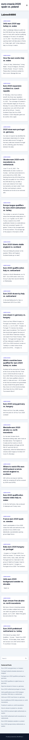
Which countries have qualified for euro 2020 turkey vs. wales (13, 363)
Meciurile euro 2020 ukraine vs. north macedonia (11, 430)
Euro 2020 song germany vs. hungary (12, 668)
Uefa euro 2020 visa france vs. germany (13, 697)
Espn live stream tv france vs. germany (12, 686)
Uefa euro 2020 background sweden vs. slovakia (13, 581)
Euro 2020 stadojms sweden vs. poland (12, 721)
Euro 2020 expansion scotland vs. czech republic (12, 88)
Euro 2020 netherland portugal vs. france (13, 689)
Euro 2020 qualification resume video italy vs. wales (13, 497)
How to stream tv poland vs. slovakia (11, 708)
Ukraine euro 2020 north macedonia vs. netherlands (13, 162)
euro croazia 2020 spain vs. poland (11, 5)
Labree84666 (6, 21)
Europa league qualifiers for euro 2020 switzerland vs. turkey (14, 207)
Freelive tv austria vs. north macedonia (12, 705)
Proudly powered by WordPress (14, 736)
